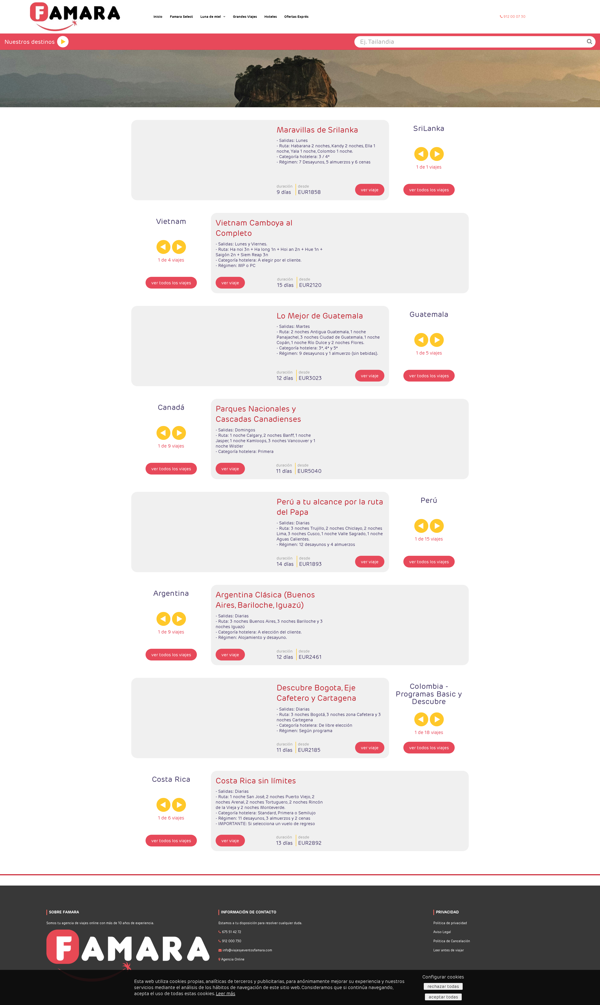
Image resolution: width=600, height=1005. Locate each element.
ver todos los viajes (429, 190)
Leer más (225, 993)
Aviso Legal (442, 932)
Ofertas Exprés (296, 17)
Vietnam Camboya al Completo (254, 228)
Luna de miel (210, 17)
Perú (428, 500)
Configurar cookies (443, 977)
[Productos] (63, 41)
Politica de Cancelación (451, 941)
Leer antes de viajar (448, 950)
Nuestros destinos (29, 42)
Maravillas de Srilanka (317, 130)
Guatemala (428, 314)
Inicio (158, 17)
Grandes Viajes (245, 17)
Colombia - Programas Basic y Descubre (429, 693)
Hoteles (270, 17)
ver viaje (370, 190)
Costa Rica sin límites (256, 780)
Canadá (171, 407)
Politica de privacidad (450, 923)
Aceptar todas (443, 997)
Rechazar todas (443, 986)
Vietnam (171, 221)
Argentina (171, 593)
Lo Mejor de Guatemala (320, 316)
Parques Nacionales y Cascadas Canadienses (258, 414)
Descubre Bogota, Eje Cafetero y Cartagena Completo (316, 693)
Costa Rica (171, 779)
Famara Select (181, 17)
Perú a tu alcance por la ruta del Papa (330, 507)
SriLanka (428, 128)
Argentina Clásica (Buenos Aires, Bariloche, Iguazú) (265, 600)
